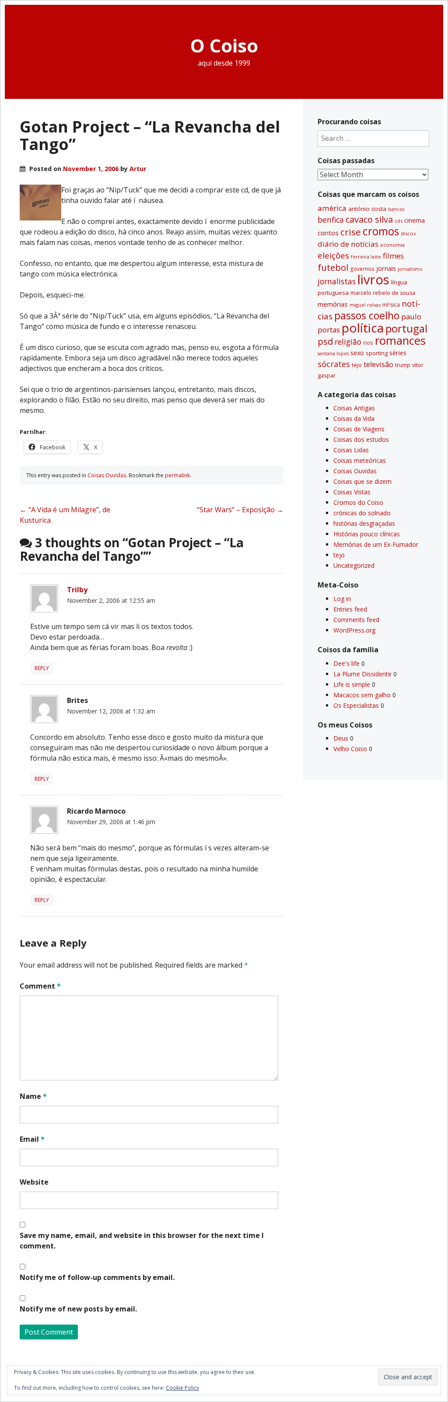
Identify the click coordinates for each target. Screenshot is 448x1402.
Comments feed (356, 619)
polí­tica (363, 327)
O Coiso (224, 45)
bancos (396, 209)
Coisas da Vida (353, 418)
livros (373, 279)
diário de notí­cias (348, 244)
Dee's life (346, 663)
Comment (40, 986)
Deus (340, 738)
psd (325, 341)
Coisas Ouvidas (107, 475)
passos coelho (366, 315)
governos (362, 268)
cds (398, 220)
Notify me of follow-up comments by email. (97, 1277)
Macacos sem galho (362, 695)
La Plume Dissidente (362, 674)
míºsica (391, 304)
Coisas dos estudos (361, 439)
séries (397, 353)
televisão (378, 364)
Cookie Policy (182, 1388)
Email (32, 1139)
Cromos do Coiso (358, 502)
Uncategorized (353, 565)
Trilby (77, 589)
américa (332, 208)
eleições (333, 255)
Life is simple (351, 684)
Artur (138, 168)
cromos (381, 231)
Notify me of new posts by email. (78, 1309)
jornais (386, 268)
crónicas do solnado (362, 513)
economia (392, 244)
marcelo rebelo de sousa (382, 293)
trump (402, 364)
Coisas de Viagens (359, 429)
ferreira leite (366, 256)
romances (400, 340)
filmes (393, 256)
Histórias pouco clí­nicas (366, 534)
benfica (331, 219)
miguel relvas (365, 304)
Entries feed (350, 609)
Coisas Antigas (354, 408)
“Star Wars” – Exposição (240, 509)
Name (33, 1096)
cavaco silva (369, 219)
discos (408, 233)
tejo (357, 365)
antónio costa (367, 209)
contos (328, 232)
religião (348, 341)
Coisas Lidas (351, 450)
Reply (42, 668)
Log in (342, 598)
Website (34, 1182)
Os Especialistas (356, 705)
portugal (406, 329)
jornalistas (337, 281)
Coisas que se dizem (362, 481)
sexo (357, 353)
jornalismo (410, 269)
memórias (333, 304)
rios (368, 342)
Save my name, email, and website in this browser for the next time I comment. (142, 1241)
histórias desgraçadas (364, 523)
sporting (377, 353)
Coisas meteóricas (359, 460)
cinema (414, 220)
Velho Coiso (350, 749)
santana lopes (333, 353)
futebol (333, 267)
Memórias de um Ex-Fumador (375, 544)
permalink (177, 475)
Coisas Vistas (352, 492)
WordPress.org (354, 630)
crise (350, 232)
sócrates (334, 364)
